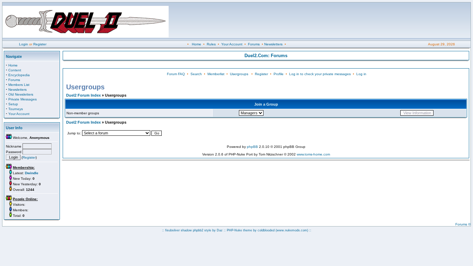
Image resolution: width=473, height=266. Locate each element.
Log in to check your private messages (320, 74)
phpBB (252, 147)
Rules (211, 44)
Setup (13, 104)
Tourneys (15, 109)
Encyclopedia (19, 75)
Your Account (231, 44)
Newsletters (273, 44)
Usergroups (239, 74)
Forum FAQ (176, 74)
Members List (18, 85)
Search (196, 74)
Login (23, 44)
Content (14, 70)
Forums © (463, 224)
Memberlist (215, 74)
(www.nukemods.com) (292, 230)
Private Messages (22, 99)
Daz (220, 230)
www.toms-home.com (313, 154)
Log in (361, 74)
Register (39, 44)
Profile (279, 74)
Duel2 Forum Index (83, 95)
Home (196, 44)
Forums (254, 44)
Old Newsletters (20, 94)
